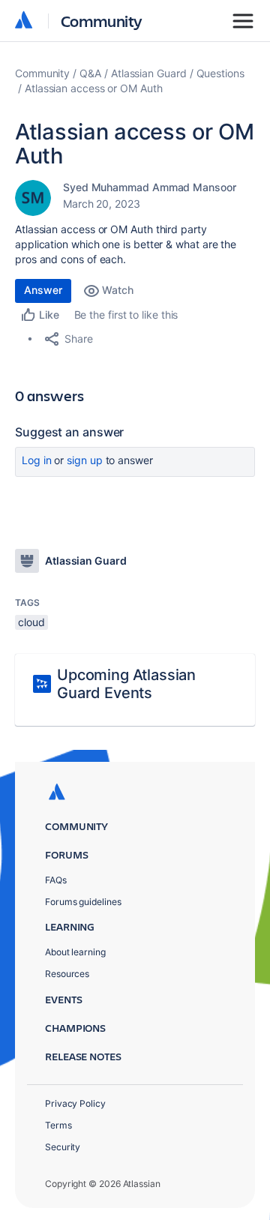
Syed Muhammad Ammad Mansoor (149, 187)
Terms (58, 1125)
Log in (37, 460)
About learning (75, 952)
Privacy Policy (75, 1103)
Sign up (84, 460)
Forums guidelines (83, 901)
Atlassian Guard (149, 73)
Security (62, 1147)
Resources (67, 973)
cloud (31, 622)
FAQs (56, 880)
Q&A (90, 73)
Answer (43, 289)
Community (101, 20)
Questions (220, 73)
